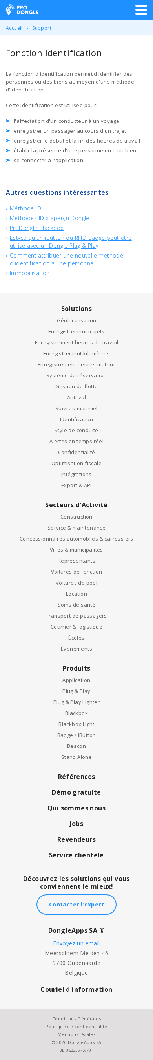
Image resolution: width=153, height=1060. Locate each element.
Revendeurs (76, 839)
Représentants (76, 560)
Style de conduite (76, 430)
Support (41, 28)
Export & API (76, 485)
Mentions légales (76, 1034)
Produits (76, 668)
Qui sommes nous (76, 808)
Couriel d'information (76, 989)
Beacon (76, 745)
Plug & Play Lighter (76, 701)
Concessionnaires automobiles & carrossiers (76, 538)
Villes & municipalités (76, 549)
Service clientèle (76, 855)
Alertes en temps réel (76, 441)
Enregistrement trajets (76, 331)
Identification (76, 419)
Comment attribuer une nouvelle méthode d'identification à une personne (66, 259)
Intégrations (76, 474)
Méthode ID (25, 208)
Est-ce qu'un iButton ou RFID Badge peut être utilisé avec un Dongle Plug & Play (71, 241)
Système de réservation (76, 375)
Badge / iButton (76, 734)
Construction (76, 516)
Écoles (76, 637)
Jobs (77, 823)
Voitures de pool (76, 582)
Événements (76, 648)
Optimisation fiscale (76, 463)
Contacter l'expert (76, 904)
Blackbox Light (76, 723)
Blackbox (76, 712)
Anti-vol (76, 397)
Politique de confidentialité (76, 1026)
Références (76, 776)
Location (76, 593)
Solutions (76, 308)
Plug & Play (76, 690)
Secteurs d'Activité (76, 505)
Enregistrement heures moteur (76, 364)
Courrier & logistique (76, 626)
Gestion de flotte (76, 386)
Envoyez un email (76, 943)
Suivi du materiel (76, 408)
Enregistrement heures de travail (76, 342)
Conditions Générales (76, 1019)
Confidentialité (76, 452)
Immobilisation (30, 273)
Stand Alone (76, 756)
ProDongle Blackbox (37, 228)
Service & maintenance (76, 527)
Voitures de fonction (76, 571)
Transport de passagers (76, 615)
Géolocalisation (77, 320)
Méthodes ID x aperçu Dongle (49, 218)
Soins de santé (77, 604)
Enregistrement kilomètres (76, 353)
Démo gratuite (76, 792)
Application (76, 680)
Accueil (14, 28)
